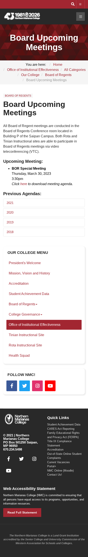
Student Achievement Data (29, 294)
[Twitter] (24, 385)
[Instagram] (37, 385)
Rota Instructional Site (25, 345)
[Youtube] (50, 385)
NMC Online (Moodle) (60, 470)
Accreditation (19, 283)
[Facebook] (11, 385)
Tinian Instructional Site (26, 335)
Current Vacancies (58, 462)
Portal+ (51, 466)
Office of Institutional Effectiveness (34, 324)
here (23, 184)
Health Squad (19, 355)
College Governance (24, 314)
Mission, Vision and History (29, 273)
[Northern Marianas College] (22, 16)
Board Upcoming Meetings (34, 108)
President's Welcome (25, 263)
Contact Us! (54, 474)
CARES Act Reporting (60, 428)
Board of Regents (22, 304)
